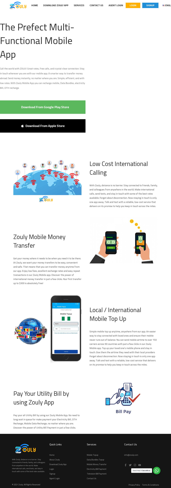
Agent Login (116, 5)
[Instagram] (135, 465)
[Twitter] (130, 465)
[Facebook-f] (125, 465)
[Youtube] (139, 465)
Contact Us (96, 5)
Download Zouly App (55, 5)
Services (79, 5)
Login (133, 5)
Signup (150, 5)
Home (34, 5)
